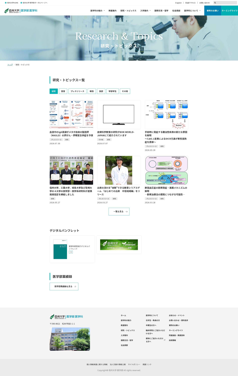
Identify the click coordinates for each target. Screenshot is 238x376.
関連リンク (147, 364)
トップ (10, 64)
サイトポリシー (134, 364)
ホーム (123, 315)
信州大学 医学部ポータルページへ (35, 2)
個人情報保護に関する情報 (97, 364)
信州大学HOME (12, 2)
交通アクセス (190, 2)
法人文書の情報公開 (118, 364)
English (178, 2)
